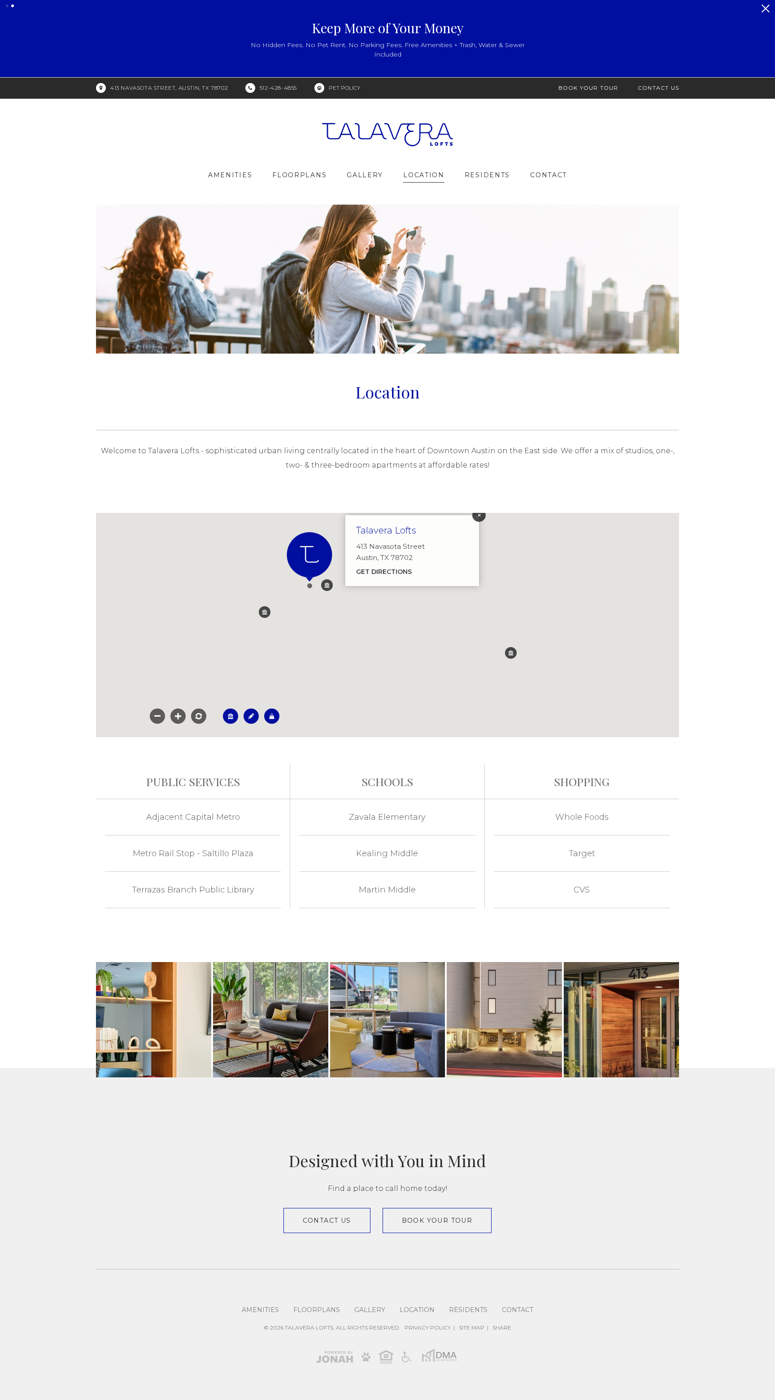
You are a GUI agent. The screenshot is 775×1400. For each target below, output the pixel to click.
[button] (7, 5)
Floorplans (299, 175)
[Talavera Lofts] (504, 1019)
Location (423, 175)
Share (501, 1327)
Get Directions (384, 571)
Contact (548, 175)
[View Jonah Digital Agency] (334, 1356)
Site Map (471, 1327)
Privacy (428, 1327)
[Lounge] (270, 1019)
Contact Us (658, 87)
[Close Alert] (765, 8)
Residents (487, 175)
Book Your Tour (588, 87)
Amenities (230, 175)
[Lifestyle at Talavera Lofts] (153, 1019)
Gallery (365, 175)
